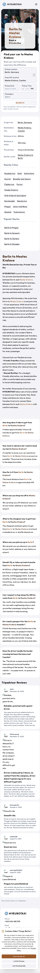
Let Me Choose (19, 961)
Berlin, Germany (25, 122)
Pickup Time (27, 86)
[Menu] (36, 4)
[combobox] (20, 72)
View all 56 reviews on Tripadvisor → (14, 901)
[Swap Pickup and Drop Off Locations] (34, 75)
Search (20, 102)
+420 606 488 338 (12, 921)
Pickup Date (9, 86)
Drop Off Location (12, 77)
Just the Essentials (18, 966)
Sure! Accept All (19, 956)
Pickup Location (11, 69)
